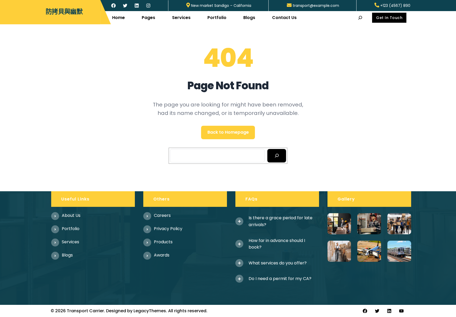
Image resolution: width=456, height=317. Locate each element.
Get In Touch (389, 17)
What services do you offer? (278, 263)
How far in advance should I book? (277, 243)
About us (71, 215)
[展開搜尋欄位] (360, 17)
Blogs (67, 255)
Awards (161, 255)
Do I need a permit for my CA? (280, 279)
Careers (162, 215)
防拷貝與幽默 (64, 12)
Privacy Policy (168, 229)
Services (70, 242)
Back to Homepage (228, 132)
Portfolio (70, 229)
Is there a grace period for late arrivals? (280, 221)
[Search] (276, 156)
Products (163, 242)
